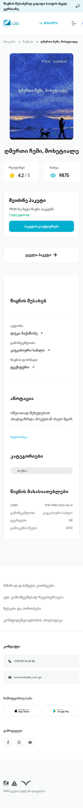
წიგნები (28, 41)
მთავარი (9, 41)
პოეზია (22, 471)
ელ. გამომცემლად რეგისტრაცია (33, 597)
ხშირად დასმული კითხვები (28, 585)
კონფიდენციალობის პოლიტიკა (33, 620)
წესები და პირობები (22, 608)
